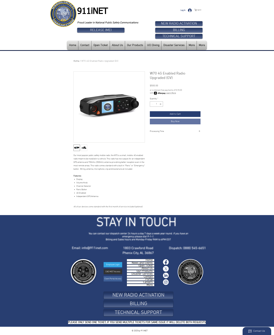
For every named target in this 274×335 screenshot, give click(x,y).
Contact (148, 277)
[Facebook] (166, 262)
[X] (166, 269)
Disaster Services (142, 274)
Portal (149, 279)
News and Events (142, 263)
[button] (201, 10)
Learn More (171, 93)
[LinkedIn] (166, 275)
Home (76, 61)
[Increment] (161, 104)
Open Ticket (145, 266)
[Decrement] (152, 104)
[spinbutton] (156, 104)
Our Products (145, 271)
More (150, 285)
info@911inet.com (95, 248)
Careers (148, 282)
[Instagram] (166, 282)
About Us (147, 268)
